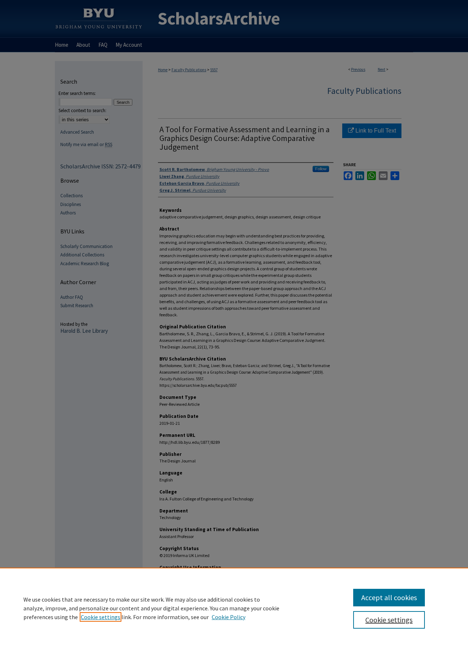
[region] (234, 608)
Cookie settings (100, 617)
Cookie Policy (228, 617)
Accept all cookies (389, 597)
